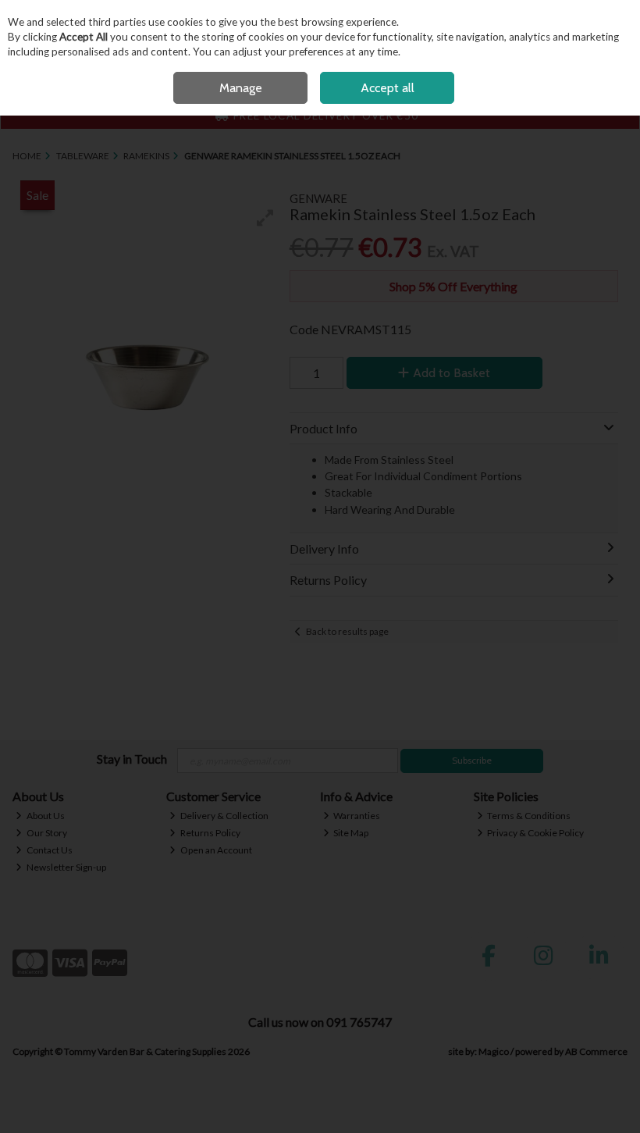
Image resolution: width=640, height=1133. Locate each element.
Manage (240, 87)
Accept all (387, 87)
